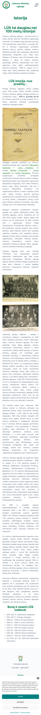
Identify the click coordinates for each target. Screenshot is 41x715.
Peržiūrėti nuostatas (20, 708)
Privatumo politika (25, 712)
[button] (38, 678)
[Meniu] (37, 5)
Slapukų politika (14, 712)
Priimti (20, 697)
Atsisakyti (20, 702)
